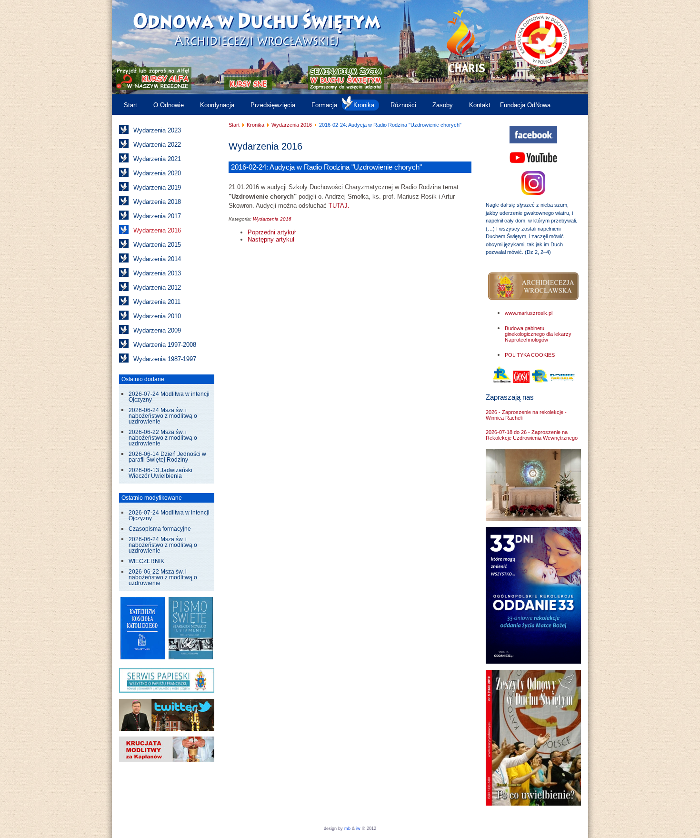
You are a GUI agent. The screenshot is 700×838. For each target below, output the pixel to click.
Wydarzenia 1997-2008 (164, 344)
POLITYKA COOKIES (530, 355)
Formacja (324, 105)
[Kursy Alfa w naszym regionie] (152, 87)
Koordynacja (217, 105)
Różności (403, 105)
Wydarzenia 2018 (157, 201)
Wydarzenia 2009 (157, 330)
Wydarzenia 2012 (157, 287)
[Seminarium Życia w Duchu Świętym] (346, 87)
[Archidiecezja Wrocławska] (533, 286)
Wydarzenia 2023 (157, 130)
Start (130, 105)
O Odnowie (168, 105)
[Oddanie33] (533, 661)
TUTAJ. (339, 205)
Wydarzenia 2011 (156, 301)
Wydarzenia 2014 (157, 259)
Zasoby (442, 105)
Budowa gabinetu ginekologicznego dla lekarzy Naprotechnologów (538, 334)
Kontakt (479, 105)
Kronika (363, 105)
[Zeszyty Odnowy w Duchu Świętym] (533, 803)
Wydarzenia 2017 (157, 216)
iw (357, 828)
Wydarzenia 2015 (157, 244)
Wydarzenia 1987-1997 (164, 359)
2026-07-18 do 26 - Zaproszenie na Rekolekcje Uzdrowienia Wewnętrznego (532, 435)
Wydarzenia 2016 (157, 230)
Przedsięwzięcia (272, 105)
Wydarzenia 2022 (157, 144)
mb (347, 828)
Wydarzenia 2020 (157, 173)
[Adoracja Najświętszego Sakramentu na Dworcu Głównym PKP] (533, 518)
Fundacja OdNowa (525, 105)
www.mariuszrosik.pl (528, 313)
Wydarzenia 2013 (157, 273)
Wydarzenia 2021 (157, 158)
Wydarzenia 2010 (157, 316)
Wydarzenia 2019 (157, 187)
